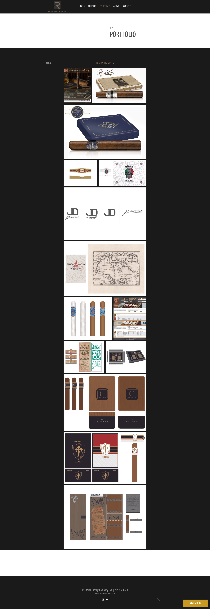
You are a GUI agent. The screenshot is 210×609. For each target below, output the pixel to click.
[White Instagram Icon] (103, 599)
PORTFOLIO (123, 34)
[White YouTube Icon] (107, 599)
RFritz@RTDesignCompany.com (97, 590)
